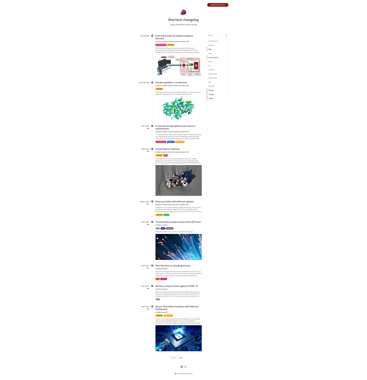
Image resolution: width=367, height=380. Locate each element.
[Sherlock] (183, 12)
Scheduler (211, 86)
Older (181, 358)
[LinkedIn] (183, 366)
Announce (211, 45)
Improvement (212, 74)
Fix (209, 65)
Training (211, 94)
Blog (210, 49)
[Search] (226, 35)
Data (210, 53)
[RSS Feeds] (185, 366)
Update (211, 98)
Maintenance (212, 78)
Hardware (211, 70)
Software (211, 90)
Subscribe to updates (218, 5)
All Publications (213, 41)
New (209, 82)
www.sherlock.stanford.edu (183, 24)
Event (210, 61)
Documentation (213, 57)
